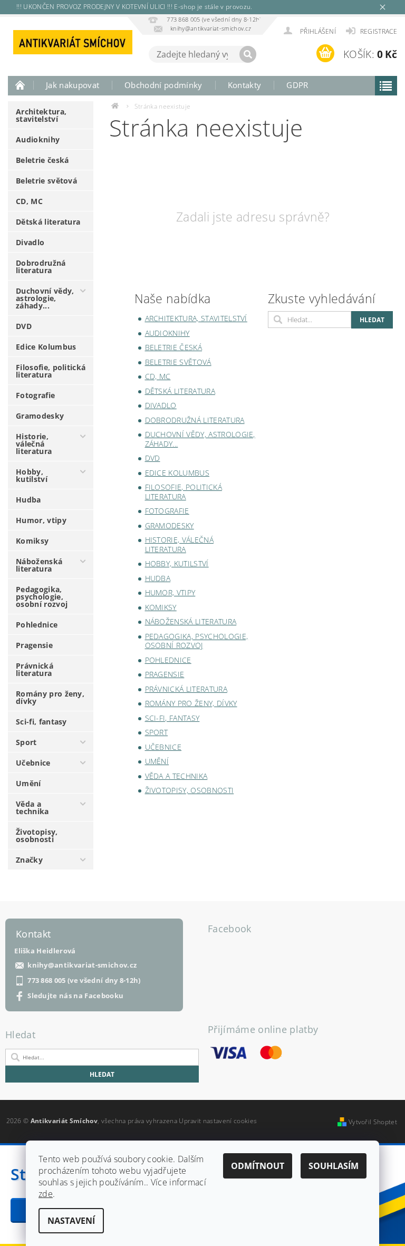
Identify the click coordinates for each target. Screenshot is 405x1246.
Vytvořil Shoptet (373, 1121)
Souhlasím (333, 1166)
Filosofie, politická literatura (50, 371)
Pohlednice (36, 625)
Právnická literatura (34, 669)
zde (45, 1194)
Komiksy (32, 541)
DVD (24, 326)
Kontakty (245, 85)
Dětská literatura (48, 222)
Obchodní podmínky (163, 85)
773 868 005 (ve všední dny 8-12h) (84, 980)
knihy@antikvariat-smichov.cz (82, 965)
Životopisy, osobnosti (37, 835)
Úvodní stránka (20, 84)
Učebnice (33, 763)
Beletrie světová (46, 181)
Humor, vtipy (41, 520)
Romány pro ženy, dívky (50, 697)
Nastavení (71, 1220)
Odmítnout (257, 1166)
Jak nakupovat (72, 85)
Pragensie (34, 645)
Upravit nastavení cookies (218, 1120)
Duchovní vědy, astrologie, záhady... (45, 298)
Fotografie (35, 395)
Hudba (28, 500)
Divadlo (30, 242)
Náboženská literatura (39, 565)
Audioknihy (38, 139)
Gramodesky (40, 416)
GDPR (297, 85)
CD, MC (29, 201)
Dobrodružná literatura (41, 266)
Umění (28, 783)
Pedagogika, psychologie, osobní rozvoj (42, 596)
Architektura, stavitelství (41, 115)
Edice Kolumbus (46, 347)
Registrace (378, 31)
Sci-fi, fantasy (41, 722)
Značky (29, 860)
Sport (26, 742)
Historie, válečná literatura (34, 443)
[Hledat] (247, 54)
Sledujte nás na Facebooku (75, 995)
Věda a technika (32, 807)
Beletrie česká (42, 160)
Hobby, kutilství (31, 475)
